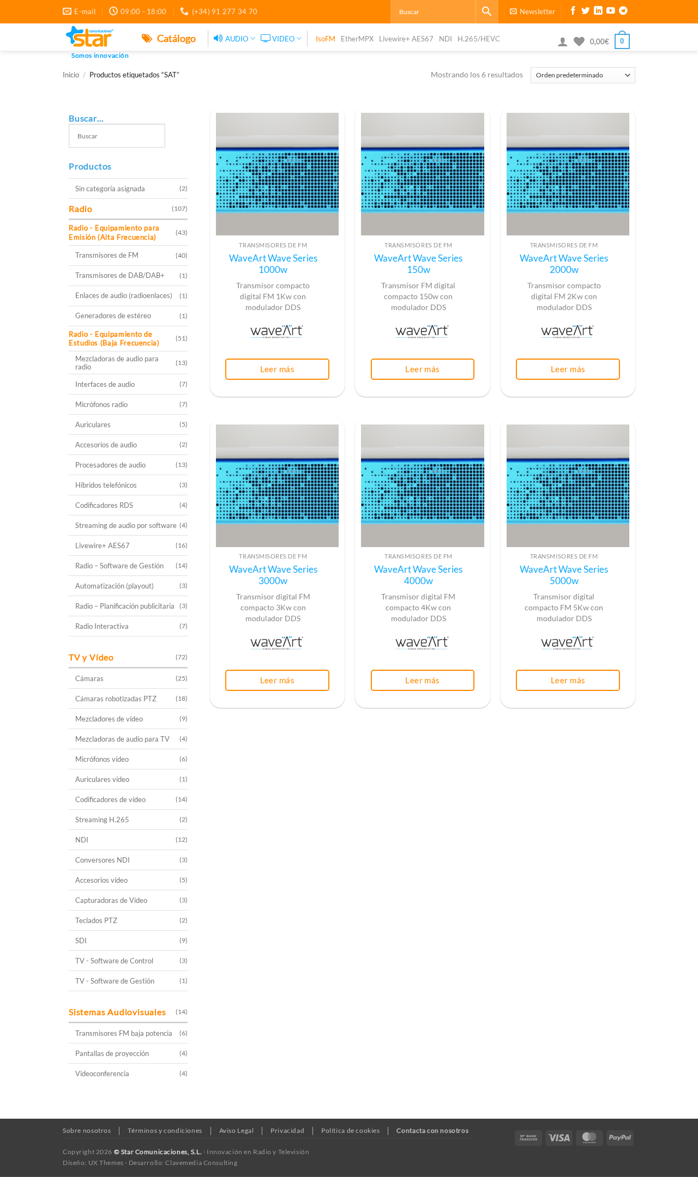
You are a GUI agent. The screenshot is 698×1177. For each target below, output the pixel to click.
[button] (532, 11)
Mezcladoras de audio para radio (117, 362)
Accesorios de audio (106, 444)
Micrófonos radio (101, 404)
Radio (81, 208)
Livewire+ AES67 (406, 38)
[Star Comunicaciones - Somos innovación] (94, 37)
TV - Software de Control (114, 960)
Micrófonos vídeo (102, 759)
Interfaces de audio (105, 384)
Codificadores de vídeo (110, 799)
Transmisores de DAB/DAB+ (120, 275)
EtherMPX (357, 38)
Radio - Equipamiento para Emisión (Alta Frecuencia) (114, 232)
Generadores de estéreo (113, 315)
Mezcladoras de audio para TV (122, 739)
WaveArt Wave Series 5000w (564, 575)
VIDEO (283, 38)
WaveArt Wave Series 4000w (418, 575)
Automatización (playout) (114, 585)
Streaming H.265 (102, 819)
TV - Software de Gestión (114, 980)
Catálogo (175, 38)
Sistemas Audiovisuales (117, 1011)
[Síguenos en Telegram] (623, 12)
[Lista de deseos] (579, 41)
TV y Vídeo (91, 657)
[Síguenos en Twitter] (585, 12)
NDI (445, 38)
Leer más (277, 369)
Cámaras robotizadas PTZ (116, 698)
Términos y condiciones (165, 1130)
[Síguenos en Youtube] (610, 12)
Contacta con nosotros (432, 1130)
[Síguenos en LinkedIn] (598, 12)
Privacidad (287, 1130)
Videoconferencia (102, 1073)
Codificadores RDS (104, 505)
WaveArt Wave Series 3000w (273, 575)
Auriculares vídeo (102, 779)
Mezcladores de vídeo (109, 718)
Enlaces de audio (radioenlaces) (123, 295)
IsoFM (325, 38)
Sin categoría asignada (110, 188)
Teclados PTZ (96, 920)
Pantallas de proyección (112, 1053)
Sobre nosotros (87, 1130)
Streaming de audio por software (126, 525)
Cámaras (89, 678)
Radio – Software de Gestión (119, 565)
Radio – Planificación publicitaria (124, 606)
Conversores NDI (102, 860)
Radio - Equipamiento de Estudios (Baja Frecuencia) (114, 339)
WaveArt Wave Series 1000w (273, 264)
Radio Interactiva (102, 626)
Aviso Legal (236, 1130)
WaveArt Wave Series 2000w (564, 264)
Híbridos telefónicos (106, 485)
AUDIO (236, 38)
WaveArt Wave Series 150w (418, 264)
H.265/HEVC (479, 38)
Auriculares (93, 424)
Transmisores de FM (107, 255)
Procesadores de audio (110, 464)
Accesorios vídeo (101, 880)
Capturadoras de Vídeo (111, 900)
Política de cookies (350, 1130)
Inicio (71, 75)
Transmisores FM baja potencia (123, 1033)
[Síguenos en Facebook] (573, 12)
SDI (81, 940)
